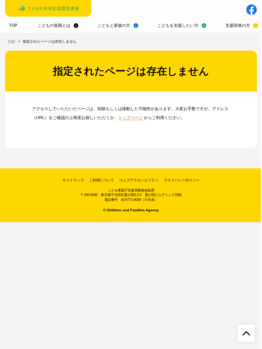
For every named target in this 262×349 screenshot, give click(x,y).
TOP (13, 25)
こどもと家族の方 (113, 25)
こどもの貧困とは (54, 25)
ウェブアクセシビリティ (139, 180)
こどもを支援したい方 (177, 25)
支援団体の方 (237, 25)
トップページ (130, 117)
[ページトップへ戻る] (246, 333)
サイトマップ (73, 180)
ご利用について (101, 180)
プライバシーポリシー (182, 180)
